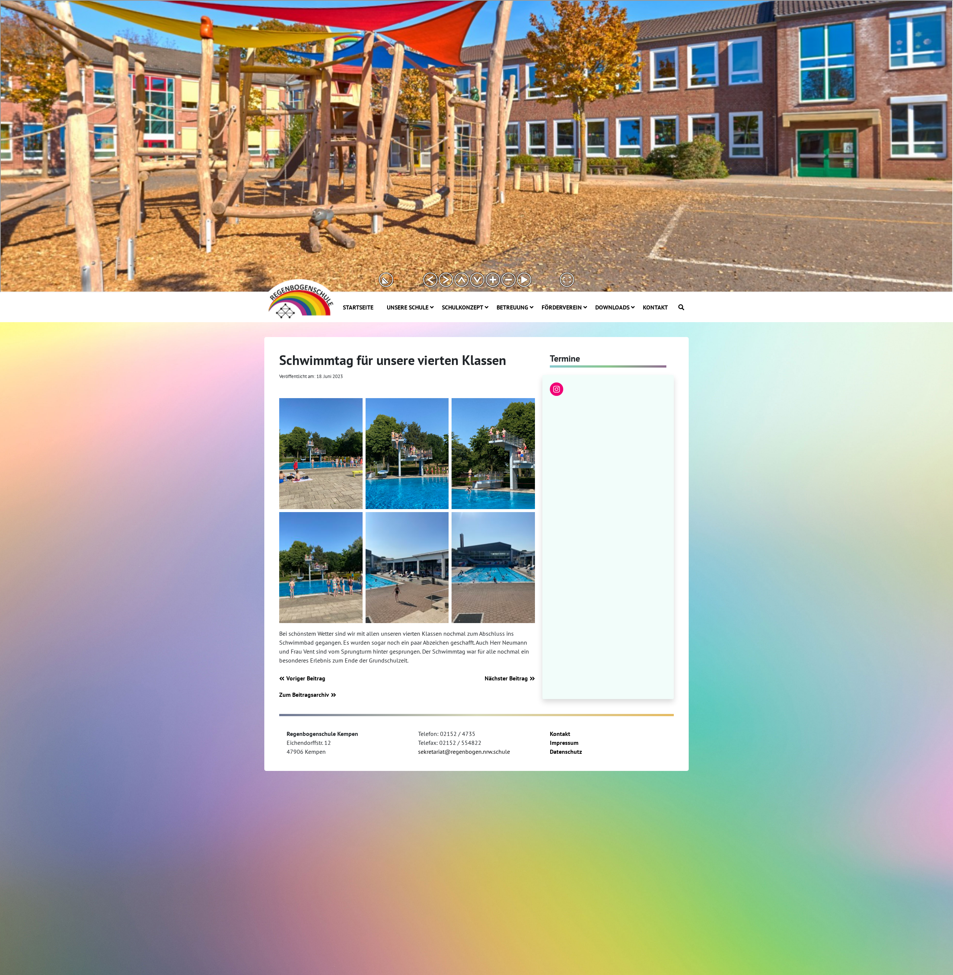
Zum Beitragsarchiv (304, 694)
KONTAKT (655, 307)
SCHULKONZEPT (462, 307)
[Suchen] (681, 307)
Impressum (564, 742)
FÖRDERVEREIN (562, 307)
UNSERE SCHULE (407, 307)
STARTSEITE (358, 307)
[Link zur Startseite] (299, 298)
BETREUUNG (512, 307)
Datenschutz (566, 751)
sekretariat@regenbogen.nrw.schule (464, 751)
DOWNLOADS (612, 307)
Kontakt (560, 733)
